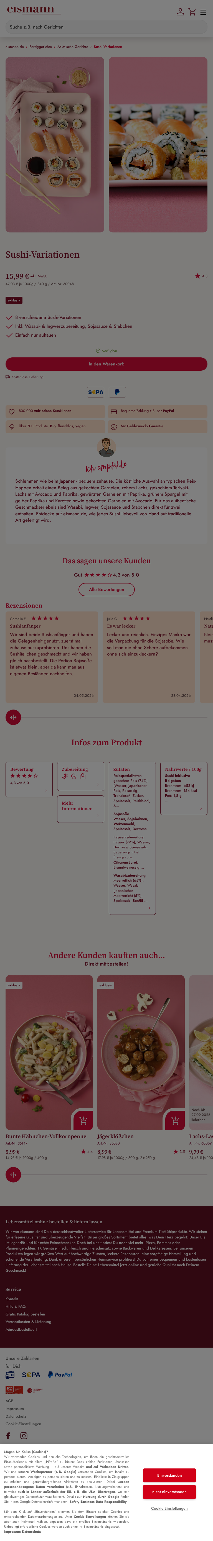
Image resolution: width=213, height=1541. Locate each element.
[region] (106, 1492)
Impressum (12, 1531)
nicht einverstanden (169, 1491)
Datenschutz (31, 1531)
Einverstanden (169, 1475)
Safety (98, 1501)
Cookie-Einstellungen (90, 1516)
